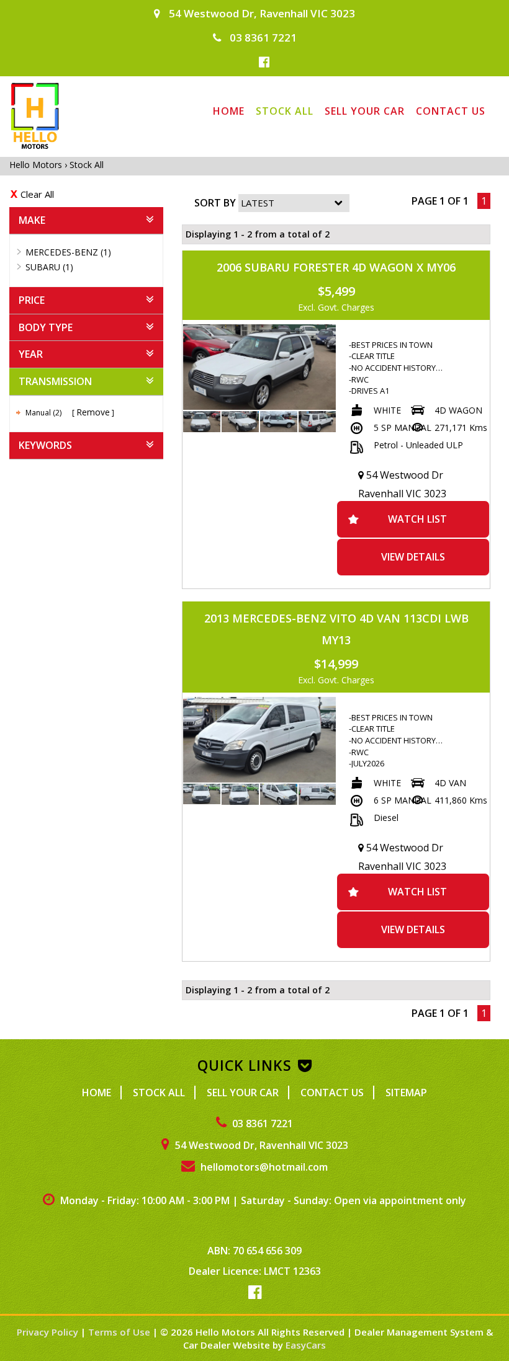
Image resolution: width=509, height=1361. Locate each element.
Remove (93, 412)
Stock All (284, 111)
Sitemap (406, 1092)
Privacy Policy (49, 1332)
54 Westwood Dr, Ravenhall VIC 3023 (260, 13)
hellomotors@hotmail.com (263, 1167)
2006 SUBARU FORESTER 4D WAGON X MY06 (336, 267)
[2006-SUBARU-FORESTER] (259, 367)
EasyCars (306, 1345)
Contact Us (450, 111)
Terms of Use (120, 1332)
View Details (413, 557)
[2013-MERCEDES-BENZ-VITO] (259, 739)
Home (229, 111)
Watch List (417, 519)
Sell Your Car (365, 111)
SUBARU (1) (49, 267)
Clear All (37, 194)
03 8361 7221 (262, 37)
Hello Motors (37, 165)
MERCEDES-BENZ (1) (68, 252)
